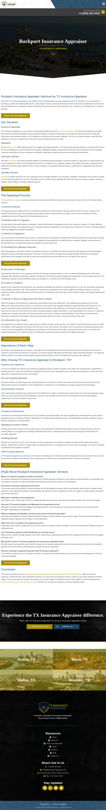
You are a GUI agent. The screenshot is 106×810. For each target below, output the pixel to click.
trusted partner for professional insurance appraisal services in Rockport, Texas (53, 574)
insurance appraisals (66, 131)
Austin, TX (26, 659)
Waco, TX (80, 659)
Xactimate (12, 161)
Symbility (4, 177)
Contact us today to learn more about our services (19, 582)
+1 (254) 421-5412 (89, 13)
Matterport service (10, 147)
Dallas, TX (26, 680)
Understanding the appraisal (11, 200)
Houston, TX (79, 680)
